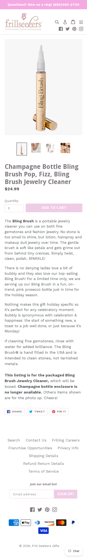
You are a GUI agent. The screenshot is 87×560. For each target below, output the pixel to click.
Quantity (11, 201)
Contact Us (36, 440)
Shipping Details (43, 455)
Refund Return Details (43, 463)
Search (13, 440)
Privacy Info (68, 448)
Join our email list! (43, 484)
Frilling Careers (66, 440)
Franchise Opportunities (30, 448)
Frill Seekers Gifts (45, 546)
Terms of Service (43, 471)
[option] (21, 148)
